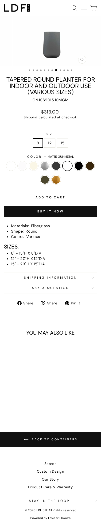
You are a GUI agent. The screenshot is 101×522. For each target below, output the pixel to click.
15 (62, 143)
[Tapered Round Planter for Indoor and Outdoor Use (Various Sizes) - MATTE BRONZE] (24, 404)
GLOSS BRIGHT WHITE (11, 166)
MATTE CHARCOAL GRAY (56, 166)
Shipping (31, 117)
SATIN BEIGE (33, 166)
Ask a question (51, 288)
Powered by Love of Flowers (50, 518)
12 (50, 143)
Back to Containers (53, 439)
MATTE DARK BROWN (90, 166)
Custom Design (50, 471)
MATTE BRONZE (45, 179)
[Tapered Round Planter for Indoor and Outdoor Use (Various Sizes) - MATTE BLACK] (13, 404)
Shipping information (50, 278)
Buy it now (50, 211)
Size (50, 134)
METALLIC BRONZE (56, 179)
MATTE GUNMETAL (67, 166)
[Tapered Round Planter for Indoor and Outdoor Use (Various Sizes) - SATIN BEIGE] (19, 400)
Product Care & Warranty (50, 487)
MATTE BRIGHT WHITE (22, 166)
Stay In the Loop (49, 501)
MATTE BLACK (78, 166)
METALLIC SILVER (45, 166)
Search (50, 463)
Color (50, 157)
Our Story (50, 479)
